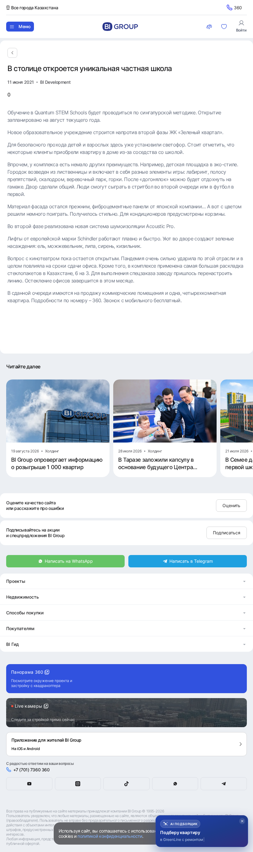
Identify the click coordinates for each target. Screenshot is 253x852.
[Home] (120, 27)
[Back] (12, 53)
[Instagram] (78, 783)
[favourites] (224, 26)
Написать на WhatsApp (69, 561)
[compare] (210, 26)
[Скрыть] (242, 821)
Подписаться (226, 532)
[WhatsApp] (175, 783)
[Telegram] (224, 783)
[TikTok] (126, 783)
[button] (126, 581)
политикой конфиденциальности (109, 836)
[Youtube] (29, 783)
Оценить (231, 505)
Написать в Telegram (191, 561)
